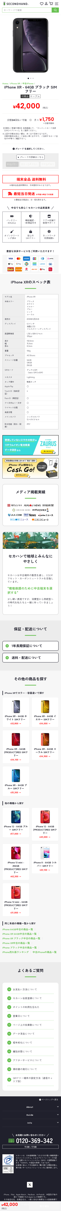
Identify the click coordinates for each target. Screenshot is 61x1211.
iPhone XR (15, 83)
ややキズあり (47, 164)
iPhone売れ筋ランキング (15, 952)
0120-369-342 (33, 1140)
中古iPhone (27, 83)
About (29, 1107)
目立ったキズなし (29, 164)
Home (5, 83)
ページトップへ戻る (50, 1099)
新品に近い (12, 164)
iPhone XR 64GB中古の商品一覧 (19, 933)
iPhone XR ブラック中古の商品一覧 (21, 938)
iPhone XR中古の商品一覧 (16, 943)
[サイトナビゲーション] (56, 3)
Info (29, 1123)
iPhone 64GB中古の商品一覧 (17, 929)
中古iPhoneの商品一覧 (45, 952)
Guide (29, 1115)
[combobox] (27, 10)
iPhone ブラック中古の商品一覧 (19, 947)
